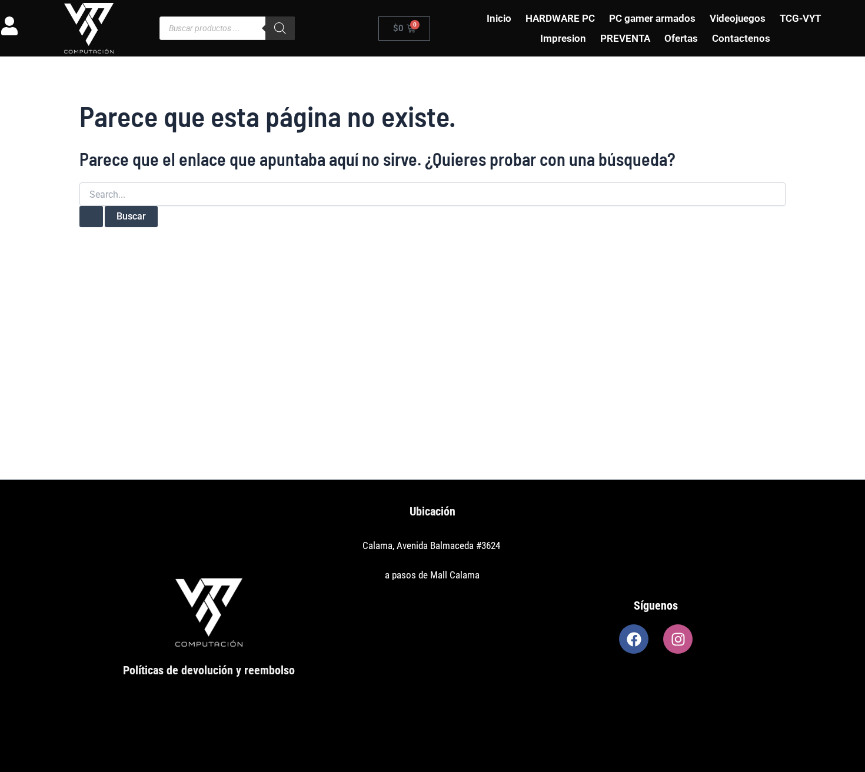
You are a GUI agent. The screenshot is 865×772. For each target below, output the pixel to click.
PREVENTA (625, 38)
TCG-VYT (800, 18)
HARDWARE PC (560, 18)
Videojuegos (738, 18)
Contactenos (741, 38)
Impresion (563, 38)
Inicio (499, 18)
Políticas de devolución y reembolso (209, 670)
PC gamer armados (652, 18)
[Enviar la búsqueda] (91, 216)
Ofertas (681, 38)
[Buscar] (280, 28)
